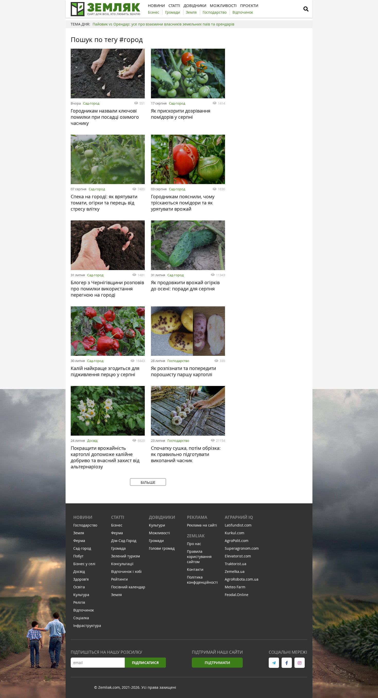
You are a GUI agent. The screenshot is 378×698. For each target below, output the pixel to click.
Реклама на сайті (202, 525)
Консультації (122, 563)
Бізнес (116, 525)
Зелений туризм (125, 556)
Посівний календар (128, 586)
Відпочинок (83, 610)
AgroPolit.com (236, 540)
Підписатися (145, 662)
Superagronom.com (242, 548)
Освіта (79, 586)
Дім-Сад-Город (123, 540)
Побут (78, 556)
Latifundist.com (238, 525)
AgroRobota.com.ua (241, 579)
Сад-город (91, 103)
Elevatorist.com (238, 556)
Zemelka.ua (235, 571)
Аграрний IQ (239, 517)
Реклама (197, 517)
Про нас (194, 543)
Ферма (79, 540)
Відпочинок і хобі (126, 571)
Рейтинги (119, 579)
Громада (118, 548)
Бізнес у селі (84, 563)
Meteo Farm (235, 586)
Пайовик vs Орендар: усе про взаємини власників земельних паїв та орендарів (163, 24)
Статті (117, 517)
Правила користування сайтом (199, 556)
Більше (148, 482)
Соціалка (81, 617)
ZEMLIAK (196, 536)
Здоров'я (81, 579)
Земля (78, 532)
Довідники (162, 517)
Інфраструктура (87, 625)
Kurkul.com (234, 532)
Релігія (79, 602)
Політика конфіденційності (202, 580)
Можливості (159, 532)
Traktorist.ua (235, 563)
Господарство (178, 360)
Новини (82, 517)
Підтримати (217, 662)
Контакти (195, 569)
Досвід (92, 440)
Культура (81, 594)
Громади (156, 540)
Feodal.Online (236, 594)
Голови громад (162, 548)
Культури (157, 525)
